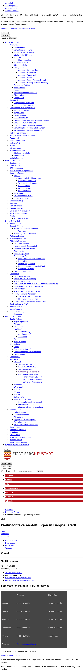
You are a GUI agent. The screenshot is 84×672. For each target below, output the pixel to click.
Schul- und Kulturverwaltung (25, 122)
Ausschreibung (24, 331)
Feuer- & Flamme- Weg (27, 366)
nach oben (5, 533)
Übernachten (15, 344)
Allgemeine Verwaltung (23, 110)
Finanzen (17, 57)
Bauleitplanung (15, 223)
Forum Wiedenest (21, 198)
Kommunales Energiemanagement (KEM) (30, 301)
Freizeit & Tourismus (13, 316)
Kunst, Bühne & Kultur (22, 399)
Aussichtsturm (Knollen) (23, 422)
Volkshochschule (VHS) (23, 195)
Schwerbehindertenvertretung (25, 92)
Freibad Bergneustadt (26, 263)
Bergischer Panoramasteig (28, 374)
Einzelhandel (19, 251)
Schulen (17, 175)
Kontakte (17, 90)
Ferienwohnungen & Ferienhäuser (27, 351)
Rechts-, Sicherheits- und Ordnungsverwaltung (32, 120)
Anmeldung (22, 336)
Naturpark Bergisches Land (20, 437)
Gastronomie (15, 356)
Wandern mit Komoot (26, 364)
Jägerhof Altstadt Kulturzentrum (30, 407)
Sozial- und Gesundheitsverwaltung (28, 125)
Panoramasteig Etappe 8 (32, 379)
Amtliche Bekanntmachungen (21, 133)
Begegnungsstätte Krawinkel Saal (31, 266)
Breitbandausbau (16, 306)
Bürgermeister (19, 47)
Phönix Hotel (23, 261)
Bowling (17, 394)
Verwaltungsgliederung (23, 50)
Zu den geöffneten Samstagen (28, 644)
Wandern (17, 361)
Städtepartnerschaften (22, 153)
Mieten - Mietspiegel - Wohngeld (26, 228)
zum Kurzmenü (11, 8)
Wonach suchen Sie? (9, 471)
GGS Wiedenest (24, 190)
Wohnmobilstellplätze (18, 429)
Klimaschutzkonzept (22, 276)
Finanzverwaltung (21, 117)
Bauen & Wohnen (16, 226)
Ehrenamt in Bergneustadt (20, 211)
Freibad (17, 392)
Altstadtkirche (19, 417)
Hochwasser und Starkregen (25, 294)
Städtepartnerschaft (17, 150)
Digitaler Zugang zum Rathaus (17, 444)
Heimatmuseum (20, 412)
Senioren (13, 203)
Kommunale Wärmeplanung (25, 278)
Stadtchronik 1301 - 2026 (23, 55)
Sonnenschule (24, 185)
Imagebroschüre (16, 314)
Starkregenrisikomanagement (29, 296)
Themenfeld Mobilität (22, 281)
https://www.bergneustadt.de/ (19, 580)
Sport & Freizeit (16, 319)
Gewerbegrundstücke (18, 238)
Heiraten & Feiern (16, 208)
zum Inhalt (9, 3)
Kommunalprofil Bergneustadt (25, 246)
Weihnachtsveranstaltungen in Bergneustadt (22, 514)
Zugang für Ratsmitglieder (24, 105)
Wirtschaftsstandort (21, 243)
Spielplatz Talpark (21, 397)
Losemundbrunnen (21, 414)
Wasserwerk (14, 138)
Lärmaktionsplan (16, 309)
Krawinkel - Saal (16, 165)
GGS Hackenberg (25, 188)
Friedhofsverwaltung (17, 140)
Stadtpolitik (14, 100)
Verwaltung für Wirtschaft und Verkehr (28, 130)
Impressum (9, 545)
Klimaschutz (14, 273)
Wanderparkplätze (25, 369)
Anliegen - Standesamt (27, 72)
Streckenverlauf (24, 334)
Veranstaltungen (16, 439)
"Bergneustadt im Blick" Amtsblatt (23, 135)
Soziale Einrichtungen (18, 213)
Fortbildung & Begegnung (24, 256)
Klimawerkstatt (19, 289)
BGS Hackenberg (16, 168)
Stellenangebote (20, 65)
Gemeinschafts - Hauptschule (29, 178)
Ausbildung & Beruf (21, 253)
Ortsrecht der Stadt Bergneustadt (22, 107)
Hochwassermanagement (28, 299)
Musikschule (19, 193)
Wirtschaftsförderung (18, 241)
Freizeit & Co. (15, 434)
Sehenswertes (15, 409)
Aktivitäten (14, 359)
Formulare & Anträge (22, 85)
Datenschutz (19, 97)
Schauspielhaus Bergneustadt (30, 402)
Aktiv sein (18, 324)
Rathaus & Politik (12, 42)
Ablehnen (5, 33)
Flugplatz (17, 389)
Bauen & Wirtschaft (12, 221)
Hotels (16, 346)
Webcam (8, 548)
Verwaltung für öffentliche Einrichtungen (29, 128)
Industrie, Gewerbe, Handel (24, 248)
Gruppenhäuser (20, 354)
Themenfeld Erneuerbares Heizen (27, 291)
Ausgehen (18, 339)
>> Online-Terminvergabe (10, 655)
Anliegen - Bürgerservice (28, 70)
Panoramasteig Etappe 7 (32, 377)
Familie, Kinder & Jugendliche (21, 170)
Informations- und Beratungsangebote (28, 286)
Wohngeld (22, 231)
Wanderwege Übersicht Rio (29, 372)
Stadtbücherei (15, 163)
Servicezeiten (19, 87)
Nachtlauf (17, 329)
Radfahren (18, 384)
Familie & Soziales (12, 160)
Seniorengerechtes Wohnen (25, 233)
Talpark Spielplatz (21, 321)
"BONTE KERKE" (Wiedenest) (26, 424)
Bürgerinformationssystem (24, 102)
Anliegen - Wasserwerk (27, 75)
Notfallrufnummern (17, 158)
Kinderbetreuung (16, 200)
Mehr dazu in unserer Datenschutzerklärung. (18, 28)
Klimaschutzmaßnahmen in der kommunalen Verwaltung (36, 283)
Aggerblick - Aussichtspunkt (25, 419)
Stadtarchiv (14, 145)
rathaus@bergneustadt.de (18, 577)
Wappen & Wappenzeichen (24, 52)
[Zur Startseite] (28, 460)
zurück (3, 531)
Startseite (9, 509)
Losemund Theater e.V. (27, 404)
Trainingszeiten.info (21, 218)
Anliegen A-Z (19, 67)
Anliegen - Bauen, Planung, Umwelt (32, 80)
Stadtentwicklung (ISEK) (19, 304)
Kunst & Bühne (20, 341)
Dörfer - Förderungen (18, 311)
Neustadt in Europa (21, 155)
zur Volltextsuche (11, 10)
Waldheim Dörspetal (26, 268)
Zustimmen (5, 35)
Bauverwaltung (20, 115)
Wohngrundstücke (17, 236)
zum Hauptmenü (11, 5)
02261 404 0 (13, 572)
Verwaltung (14, 45)
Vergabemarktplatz (21, 62)
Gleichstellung (19, 95)
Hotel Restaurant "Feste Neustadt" (31, 258)
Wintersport (18, 326)
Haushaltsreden (24, 60)
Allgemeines (19, 112)
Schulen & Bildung (17, 173)
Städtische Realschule (27, 180)
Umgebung (14, 432)
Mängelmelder (15, 148)
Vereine (13, 216)
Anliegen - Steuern (25, 77)
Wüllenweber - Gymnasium (28, 183)
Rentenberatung (16, 205)
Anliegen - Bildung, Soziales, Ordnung (33, 82)
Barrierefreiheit (11, 540)
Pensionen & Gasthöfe (23, 349)
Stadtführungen (16, 427)
